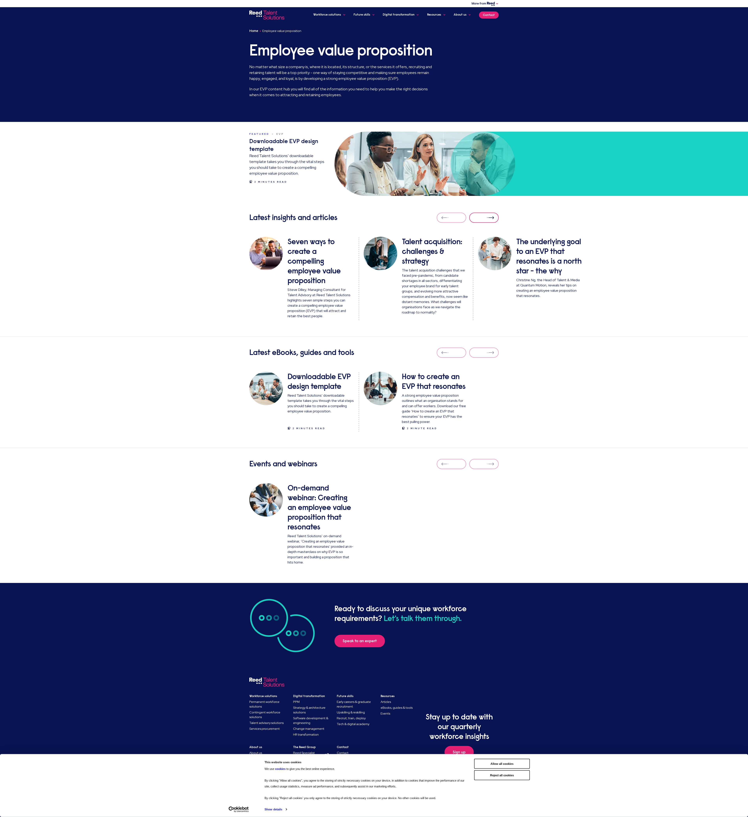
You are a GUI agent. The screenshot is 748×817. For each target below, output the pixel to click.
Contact (489, 15)
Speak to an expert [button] (360, 640)
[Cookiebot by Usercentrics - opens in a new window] (239, 809)
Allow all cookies (501, 763)
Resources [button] (434, 15)
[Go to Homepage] (267, 15)
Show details (273, 809)
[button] (484, 218)
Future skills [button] (362, 15)
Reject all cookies (502, 775)
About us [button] (460, 15)
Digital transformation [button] (399, 15)
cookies (280, 768)
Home (253, 31)
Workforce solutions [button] (327, 15)
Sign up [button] (459, 752)
